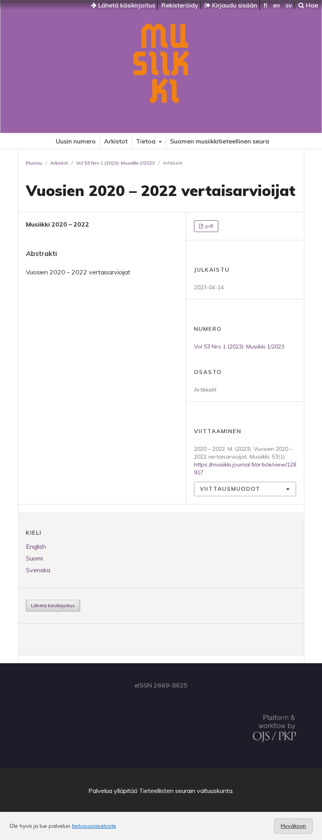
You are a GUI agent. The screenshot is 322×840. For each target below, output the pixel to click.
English (36, 546)
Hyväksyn (293, 825)
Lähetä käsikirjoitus (126, 5)
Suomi (34, 558)
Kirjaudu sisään (233, 5)
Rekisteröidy (179, 5)
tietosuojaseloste (94, 825)
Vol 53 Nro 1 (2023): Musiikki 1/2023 (115, 163)
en (276, 5)
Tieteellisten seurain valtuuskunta (185, 791)
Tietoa (146, 141)
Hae (311, 5)
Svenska (38, 570)
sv (288, 5)
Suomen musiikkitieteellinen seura (219, 141)
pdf (208, 226)
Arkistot (116, 141)
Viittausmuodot (230, 488)
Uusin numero (76, 141)
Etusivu (34, 163)
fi (265, 5)
